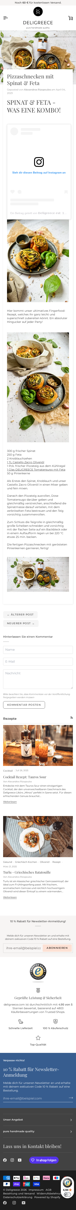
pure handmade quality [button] (18, 1131)
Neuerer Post (21, 623)
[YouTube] (19, 1160)
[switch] (67, 1194)
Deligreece (13, 1189)
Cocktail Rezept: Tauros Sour (24, 777)
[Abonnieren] (69, 1098)
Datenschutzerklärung (17, 1197)
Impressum (36, 1189)
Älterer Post (20, 614)
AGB (48, 1189)
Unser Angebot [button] (13, 1119)
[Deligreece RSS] (72, 717)
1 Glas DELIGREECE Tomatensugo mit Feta (36, 469)
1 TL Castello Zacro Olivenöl (25, 462)
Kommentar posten (24, 704)
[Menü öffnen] (9, 17)
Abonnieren (57, 947)
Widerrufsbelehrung (50, 1193)
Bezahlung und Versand (19, 1193)
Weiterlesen (10, 801)
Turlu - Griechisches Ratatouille (27, 872)
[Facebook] (5, 1160)
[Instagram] (12, 1160)
